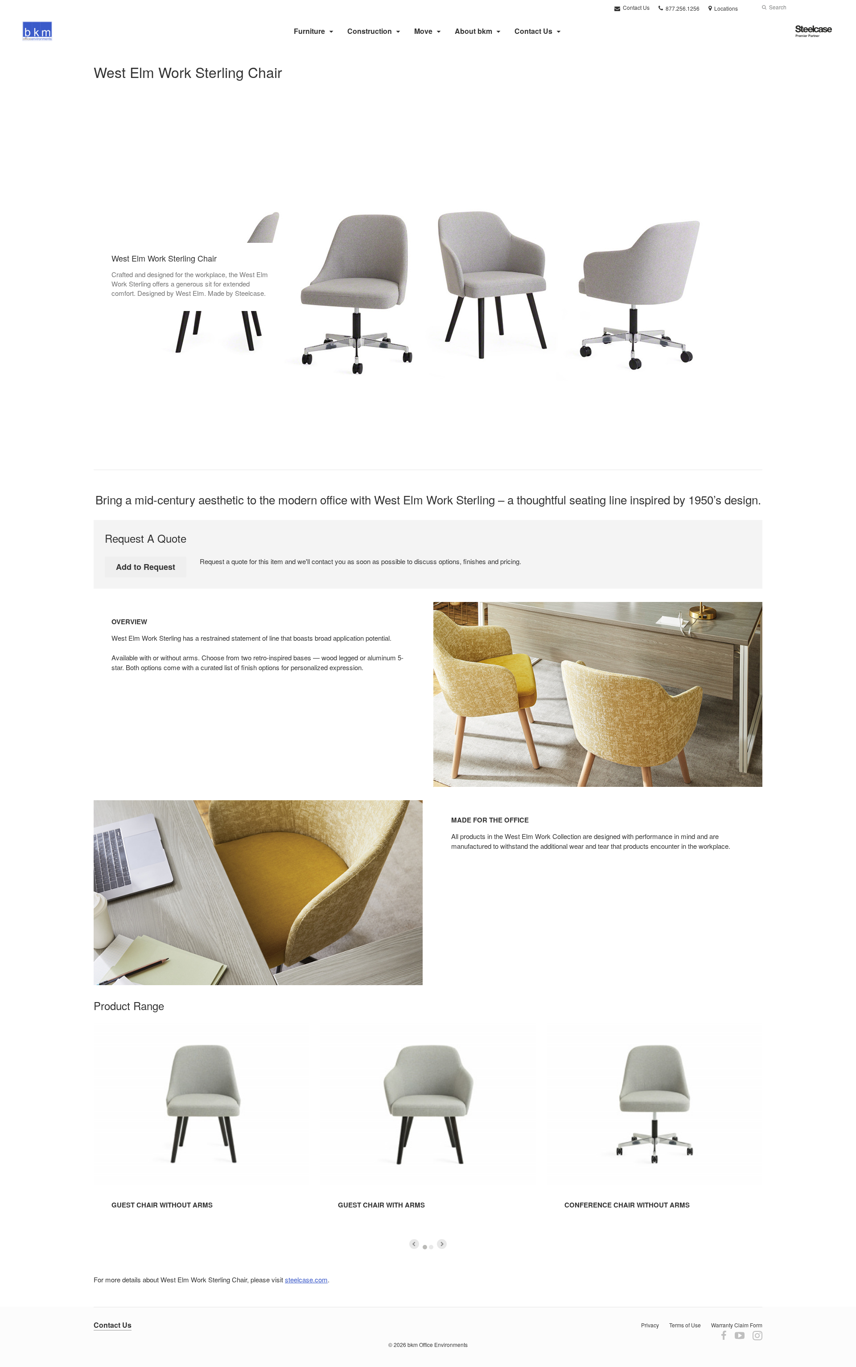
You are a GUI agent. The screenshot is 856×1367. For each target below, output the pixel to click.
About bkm (473, 31)
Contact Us (635, 7)
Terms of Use (685, 1325)
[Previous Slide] (414, 1244)
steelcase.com (306, 1279)
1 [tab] (425, 1247)
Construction (369, 31)
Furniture (309, 31)
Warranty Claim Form (736, 1325)
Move (423, 31)
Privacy (650, 1325)
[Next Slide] (442, 1244)
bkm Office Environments (437, 1344)
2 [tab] (431, 1247)
